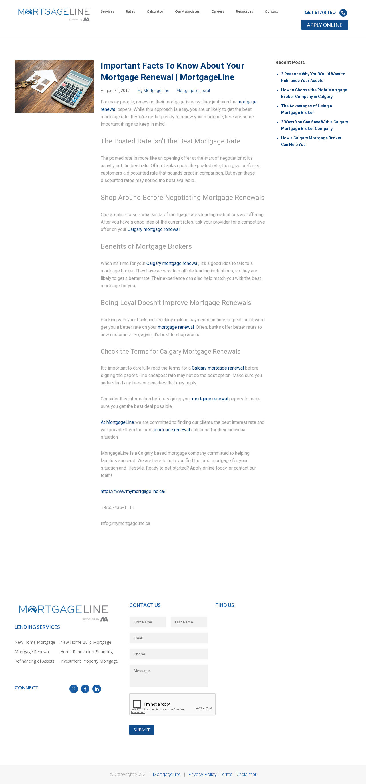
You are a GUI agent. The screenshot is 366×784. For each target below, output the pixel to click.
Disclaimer (246, 774)
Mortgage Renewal (193, 90)
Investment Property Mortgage (89, 661)
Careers (217, 11)
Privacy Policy (202, 774)
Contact (271, 11)
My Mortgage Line (153, 90)
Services (107, 11)
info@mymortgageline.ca (36, 696)
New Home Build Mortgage (85, 642)
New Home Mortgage (35, 642)
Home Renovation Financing (86, 651)
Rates (130, 11)
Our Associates (187, 11)
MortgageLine (167, 774)
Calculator (155, 11)
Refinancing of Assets (35, 661)
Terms (226, 774)
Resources (244, 11)
